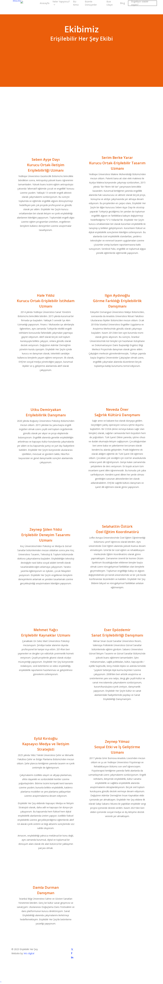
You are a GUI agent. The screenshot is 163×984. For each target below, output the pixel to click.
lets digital (29, 953)
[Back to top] (81, 982)
